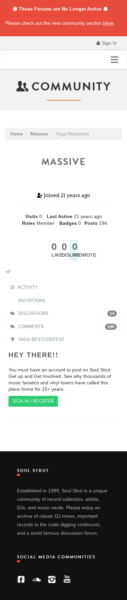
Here (108, 23)
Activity (27, 287)
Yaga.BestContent (40, 339)
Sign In (109, 43)
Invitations (31, 300)
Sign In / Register (33, 401)
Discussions (65, 313)
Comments (65, 326)
